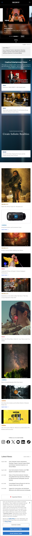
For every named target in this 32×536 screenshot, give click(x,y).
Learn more (4, 229)
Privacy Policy (8, 521)
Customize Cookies (16, 524)
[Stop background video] (30, 60)
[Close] (29, 502)
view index (26, 456)
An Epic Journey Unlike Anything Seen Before (12, 250)
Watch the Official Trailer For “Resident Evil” (12, 206)
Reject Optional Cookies (16, 529)
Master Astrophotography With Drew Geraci (12, 382)
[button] (22, 36)
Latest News (6, 47)
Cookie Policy (11, 518)
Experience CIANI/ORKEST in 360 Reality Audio (14, 87)
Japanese (29, 44)
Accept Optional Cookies (16, 533)
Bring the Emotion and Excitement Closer (11, 227)
